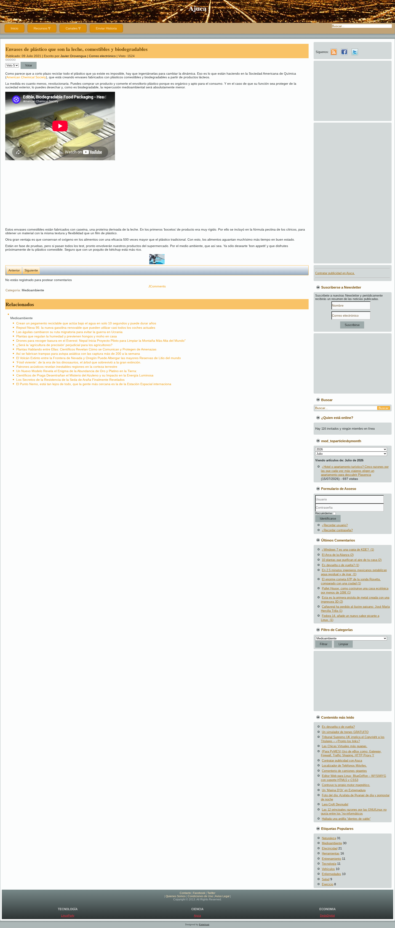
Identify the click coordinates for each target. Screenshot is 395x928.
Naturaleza (329, 838)
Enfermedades (331, 874)
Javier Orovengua (73, 56)
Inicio (14, 28)
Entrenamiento (331, 858)
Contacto (185, 893)
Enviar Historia (106, 28)
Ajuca (198, 8)
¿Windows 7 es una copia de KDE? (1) (348, 549)
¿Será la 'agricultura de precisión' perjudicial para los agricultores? (64, 345)
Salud (325, 879)
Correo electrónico (103, 56)
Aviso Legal (222, 896)
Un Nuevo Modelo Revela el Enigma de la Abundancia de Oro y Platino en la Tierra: (76, 371)
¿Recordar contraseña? (337, 530)
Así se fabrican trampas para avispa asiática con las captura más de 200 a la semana (78, 353)
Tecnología (329, 863)
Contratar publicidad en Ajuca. (335, 273)
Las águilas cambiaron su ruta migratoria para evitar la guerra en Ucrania (69, 332)
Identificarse (328, 518)
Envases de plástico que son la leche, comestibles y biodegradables (76, 49)
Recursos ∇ (42, 28)
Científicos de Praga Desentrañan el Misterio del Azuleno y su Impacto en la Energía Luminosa (84, 375)
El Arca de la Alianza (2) (338, 555)
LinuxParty (67, 915)
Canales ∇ (73, 28)
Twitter (211, 893)
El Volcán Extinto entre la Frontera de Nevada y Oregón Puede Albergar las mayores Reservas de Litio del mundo (98, 358)
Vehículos (328, 869)
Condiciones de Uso (200, 896)
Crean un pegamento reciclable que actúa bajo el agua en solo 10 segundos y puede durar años (86, 323)
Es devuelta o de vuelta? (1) (340, 565)
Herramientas (330, 853)
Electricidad (329, 848)
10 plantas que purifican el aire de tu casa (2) (352, 560)
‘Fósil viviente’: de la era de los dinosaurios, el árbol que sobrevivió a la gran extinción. (78, 362)
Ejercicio (327, 884)
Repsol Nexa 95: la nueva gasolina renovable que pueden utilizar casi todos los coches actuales (85, 327)
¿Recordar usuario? (335, 525)
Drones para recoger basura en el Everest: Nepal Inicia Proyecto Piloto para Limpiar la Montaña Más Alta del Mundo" (101, 340)
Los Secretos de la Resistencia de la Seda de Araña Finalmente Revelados (70, 379)
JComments (157, 286)
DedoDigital (327, 915)
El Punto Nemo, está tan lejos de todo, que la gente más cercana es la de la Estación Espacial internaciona (93, 384)
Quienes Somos (176, 896)
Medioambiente (33, 290)
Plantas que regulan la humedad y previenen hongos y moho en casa (66, 336)
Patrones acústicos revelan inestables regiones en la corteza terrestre (66, 366)
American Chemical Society (26, 77)
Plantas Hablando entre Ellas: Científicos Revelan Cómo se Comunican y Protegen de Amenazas (86, 349)
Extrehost (204, 924)
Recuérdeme (323, 513)
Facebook (199, 893)
